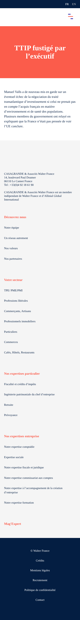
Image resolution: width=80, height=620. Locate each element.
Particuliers (10, 332)
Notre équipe (11, 227)
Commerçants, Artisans (17, 311)
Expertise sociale (14, 457)
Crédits (40, 560)
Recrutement (40, 580)
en (74, 4)
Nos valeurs (11, 248)
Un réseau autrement (16, 238)
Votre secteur (13, 280)
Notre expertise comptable (19, 447)
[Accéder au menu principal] (70, 16)
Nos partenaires (13, 258)
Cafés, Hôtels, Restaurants (19, 352)
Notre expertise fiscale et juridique (24, 467)
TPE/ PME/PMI (13, 290)
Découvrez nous (15, 217)
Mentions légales (40, 570)
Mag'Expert (12, 524)
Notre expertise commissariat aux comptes (28, 478)
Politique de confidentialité (40, 590)
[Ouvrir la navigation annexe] (6, 4)
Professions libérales (16, 300)
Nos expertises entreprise (21, 436)
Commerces (11, 342)
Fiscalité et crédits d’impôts (20, 384)
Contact (40, 600)
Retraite (8, 405)
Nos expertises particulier (22, 373)
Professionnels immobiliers (19, 321)
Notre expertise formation (19, 502)
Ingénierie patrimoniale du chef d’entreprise (29, 394)
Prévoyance (10, 415)
